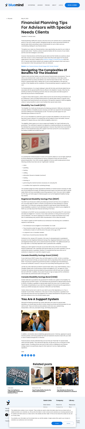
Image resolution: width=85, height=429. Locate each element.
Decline (68, 423)
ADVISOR (40, 5)
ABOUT (54, 5)
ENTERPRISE (31, 5)
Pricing (45, 407)
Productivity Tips (36, 387)
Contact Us (59, 407)
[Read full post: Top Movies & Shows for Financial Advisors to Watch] (67, 376)
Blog (70, 407)
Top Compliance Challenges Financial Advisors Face (15, 391)
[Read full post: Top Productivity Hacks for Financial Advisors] (42, 376)
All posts (10, 18)
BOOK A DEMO (72, 5)
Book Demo (46, 404)
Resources (59, 387)
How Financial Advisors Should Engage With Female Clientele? (39, 66)
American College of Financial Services (53, 59)
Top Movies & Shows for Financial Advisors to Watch (67, 390)
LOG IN (61, 5)
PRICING (47, 5)
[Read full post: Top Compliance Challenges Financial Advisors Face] (17, 376)
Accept (57, 423)
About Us (59, 404)
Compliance (10, 387)
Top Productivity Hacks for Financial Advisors (41, 390)
